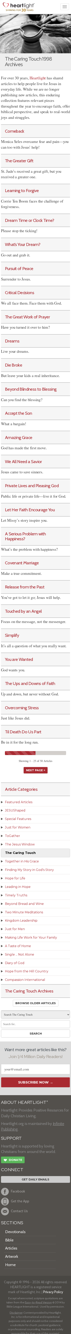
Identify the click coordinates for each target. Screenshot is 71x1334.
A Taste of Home (18, 946)
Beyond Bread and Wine (24, 904)
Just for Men (15, 929)
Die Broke (13, 365)
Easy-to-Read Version (38, 1302)
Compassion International (25, 980)
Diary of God (14, 963)
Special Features (18, 819)
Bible (9, 1240)
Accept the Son (18, 413)
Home (10, 1264)
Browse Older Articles (35, 1003)
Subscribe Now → (35, 1082)
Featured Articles (18, 802)
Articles (11, 1248)
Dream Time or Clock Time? (29, 220)
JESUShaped (15, 810)
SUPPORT (11, 1138)
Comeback (14, 131)
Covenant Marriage (22, 563)
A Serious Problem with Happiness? (25, 536)
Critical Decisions (19, 292)
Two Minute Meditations (24, 912)
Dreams (12, 341)
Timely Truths (16, 895)
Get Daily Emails (35, 1179)
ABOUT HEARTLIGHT (24, 1102)
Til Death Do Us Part (23, 732)
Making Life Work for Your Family (31, 937)
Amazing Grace (18, 437)
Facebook (18, 1191)
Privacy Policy (53, 1292)
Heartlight (38, 78)
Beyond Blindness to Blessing (30, 389)
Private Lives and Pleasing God (32, 485)
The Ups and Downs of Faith (30, 683)
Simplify (12, 635)
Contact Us (19, 1211)
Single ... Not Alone (19, 954)
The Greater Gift (19, 160)
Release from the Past (24, 587)
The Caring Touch (20, 853)
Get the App (20, 1201)
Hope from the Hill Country (26, 971)
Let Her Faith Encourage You (30, 509)
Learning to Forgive (22, 190)
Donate (13, 1160)
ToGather (12, 836)
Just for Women (17, 827)
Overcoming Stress (22, 707)
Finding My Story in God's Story (29, 870)
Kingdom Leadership (21, 920)
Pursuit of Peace (19, 268)
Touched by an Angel (23, 611)
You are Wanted (19, 659)
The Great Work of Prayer (27, 317)
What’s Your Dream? (22, 244)
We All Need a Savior (23, 461)
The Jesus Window (20, 844)
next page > (35, 770)
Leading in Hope (18, 887)
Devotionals (15, 1231)
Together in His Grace (22, 861)
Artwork (11, 1256)
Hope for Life (15, 878)
